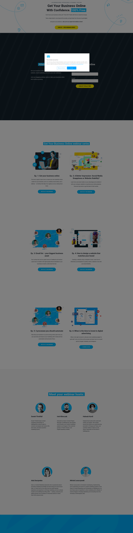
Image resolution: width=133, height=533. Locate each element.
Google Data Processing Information (77, 64)
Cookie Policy (67, 64)
